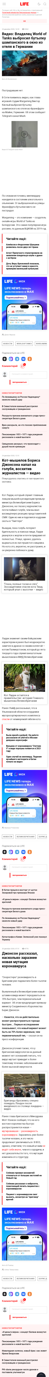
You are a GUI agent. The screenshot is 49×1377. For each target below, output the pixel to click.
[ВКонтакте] (23, 359)
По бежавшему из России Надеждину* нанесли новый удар (21, 398)
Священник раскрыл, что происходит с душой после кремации (21, 445)
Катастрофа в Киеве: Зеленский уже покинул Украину (24, 938)
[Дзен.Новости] (4, 359)
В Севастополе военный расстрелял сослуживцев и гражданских (20, 407)
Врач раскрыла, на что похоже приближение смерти (24, 426)
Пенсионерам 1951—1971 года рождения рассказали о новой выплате (22, 436)
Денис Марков (9, 335)
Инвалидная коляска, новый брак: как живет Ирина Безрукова (24, 1352)
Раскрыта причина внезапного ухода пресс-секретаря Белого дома (23, 417)
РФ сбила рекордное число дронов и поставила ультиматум (20, 1371)
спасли (6, 719)
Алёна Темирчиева (11, 1270)
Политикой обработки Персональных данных (19, 12)
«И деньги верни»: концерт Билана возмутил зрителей (24, 901)
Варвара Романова (11, 828)
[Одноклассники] (29, 359)
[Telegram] (17, 359)
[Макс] (10, 359)
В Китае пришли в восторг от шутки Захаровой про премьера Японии (19, 891)
